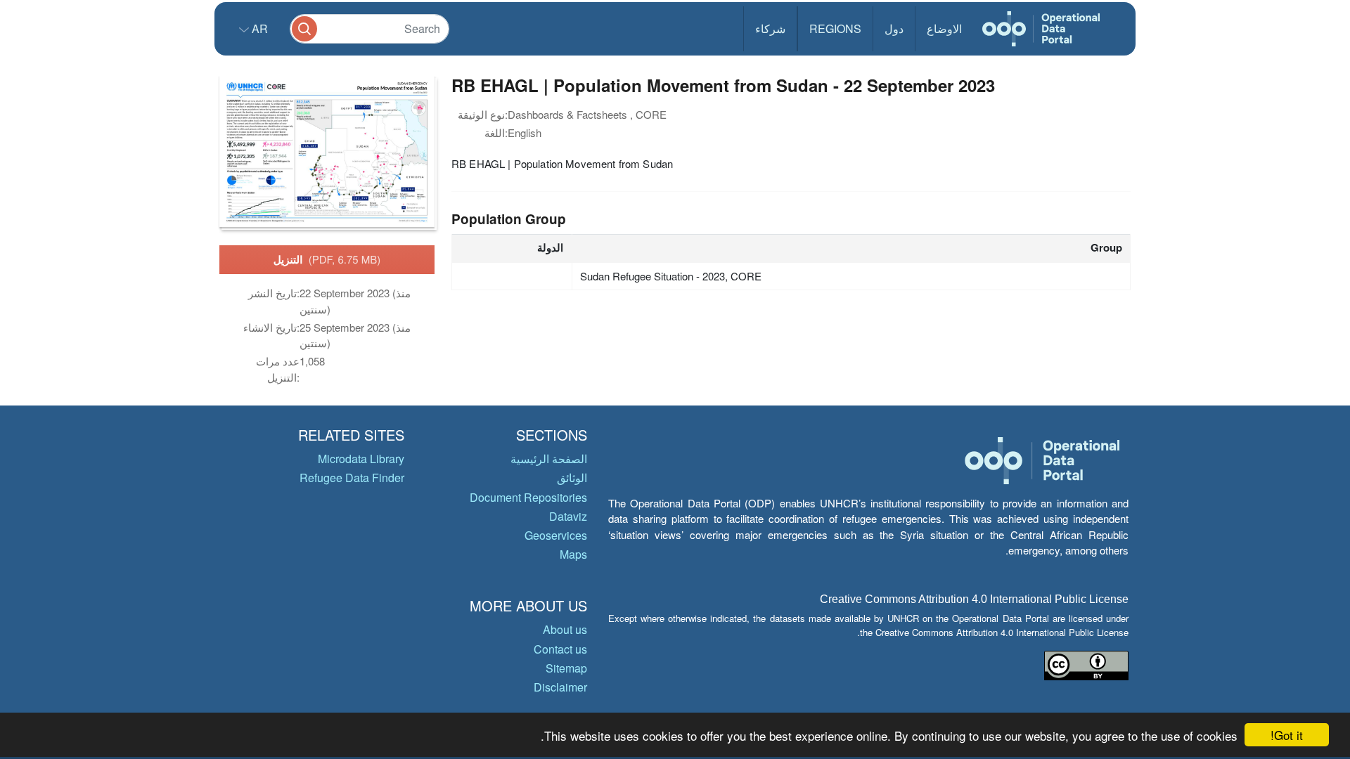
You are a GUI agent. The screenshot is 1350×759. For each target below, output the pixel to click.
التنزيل (327, 259)
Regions (835, 28)
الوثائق (572, 477)
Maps (573, 554)
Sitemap (566, 668)
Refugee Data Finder (352, 477)
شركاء (770, 28)
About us (565, 629)
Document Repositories (528, 497)
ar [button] (258, 28)
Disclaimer (560, 687)
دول (894, 28)
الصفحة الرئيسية (548, 458)
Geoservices (556, 535)
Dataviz (568, 516)
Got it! (1287, 735)
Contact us (560, 649)
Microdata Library (361, 458)
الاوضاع (944, 28)
